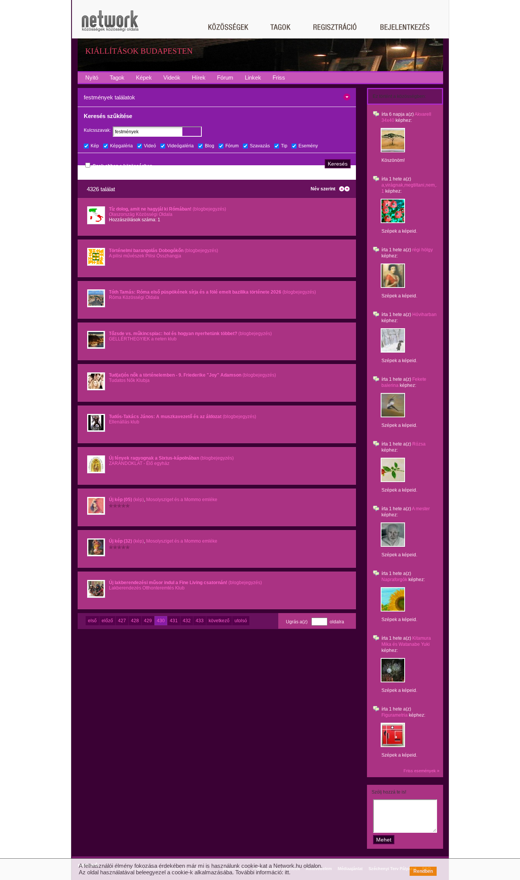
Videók (171, 77)
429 (148, 620)
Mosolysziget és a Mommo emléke (181, 499)
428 (135, 620)
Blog (209, 146)
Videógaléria (180, 146)
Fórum (225, 77)
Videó (150, 146)
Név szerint (323, 189)
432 (187, 620)
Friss (279, 77)
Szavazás (260, 146)
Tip (284, 146)
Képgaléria (121, 146)
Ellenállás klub (124, 422)
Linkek (253, 77)
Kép (95, 146)
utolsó (240, 620)
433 (200, 620)
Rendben (423, 871)
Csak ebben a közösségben (122, 166)
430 (161, 620)
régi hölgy (422, 249)
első (92, 620)
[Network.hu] (110, 24)
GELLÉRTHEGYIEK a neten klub (143, 339)
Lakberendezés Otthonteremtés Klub (147, 588)
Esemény (308, 146)
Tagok (117, 77)
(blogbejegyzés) (167, 209)
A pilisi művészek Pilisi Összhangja (145, 256)
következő (219, 620)
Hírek (199, 77)
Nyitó (91, 77)
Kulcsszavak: (97, 130)
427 (122, 620)
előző (107, 620)
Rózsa (419, 444)
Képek (144, 77)
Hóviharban (424, 314)
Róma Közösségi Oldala (134, 297)
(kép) (126, 499)
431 (174, 620)
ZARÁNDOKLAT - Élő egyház (139, 463)
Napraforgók (394, 579)
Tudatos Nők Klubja (129, 380)
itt (287, 872)
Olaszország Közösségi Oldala (140, 214)
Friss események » (421, 770)
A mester (421, 508)
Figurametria (394, 715)
